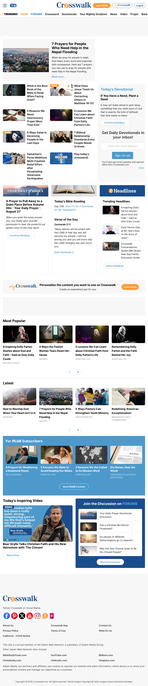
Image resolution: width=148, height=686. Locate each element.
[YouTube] (29, 616)
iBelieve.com (106, 655)
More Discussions (110, 562)
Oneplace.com (107, 660)
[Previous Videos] (70, 372)
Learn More (130, 287)
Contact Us (105, 625)
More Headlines (115, 265)
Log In (139, 5)
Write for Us (105, 630)
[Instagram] (37, 616)
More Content (74, 486)
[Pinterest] (14, 616)
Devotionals (69, 14)
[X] (22, 616)
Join (102, 5)
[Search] (13, 5)
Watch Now (13, 555)
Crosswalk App (59, 625)
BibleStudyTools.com (14, 655)
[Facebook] (6, 616)
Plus (24, 14)
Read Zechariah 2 (63, 252)
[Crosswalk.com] (74, 5)
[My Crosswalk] (122, 5)
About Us (8, 625)
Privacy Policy (10, 630)
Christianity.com (12, 660)
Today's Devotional (117, 89)
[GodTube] (52, 616)
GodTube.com (59, 655)
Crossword (52, 14)
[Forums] (45, 616)
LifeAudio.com (59, 660)
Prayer (134, 14)
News (113, 14)
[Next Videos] (78, 372)
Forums (36, 14)
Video (123, 14)
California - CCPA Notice (16, 635)
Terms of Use (58, 630)
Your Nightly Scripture (93, 14)
